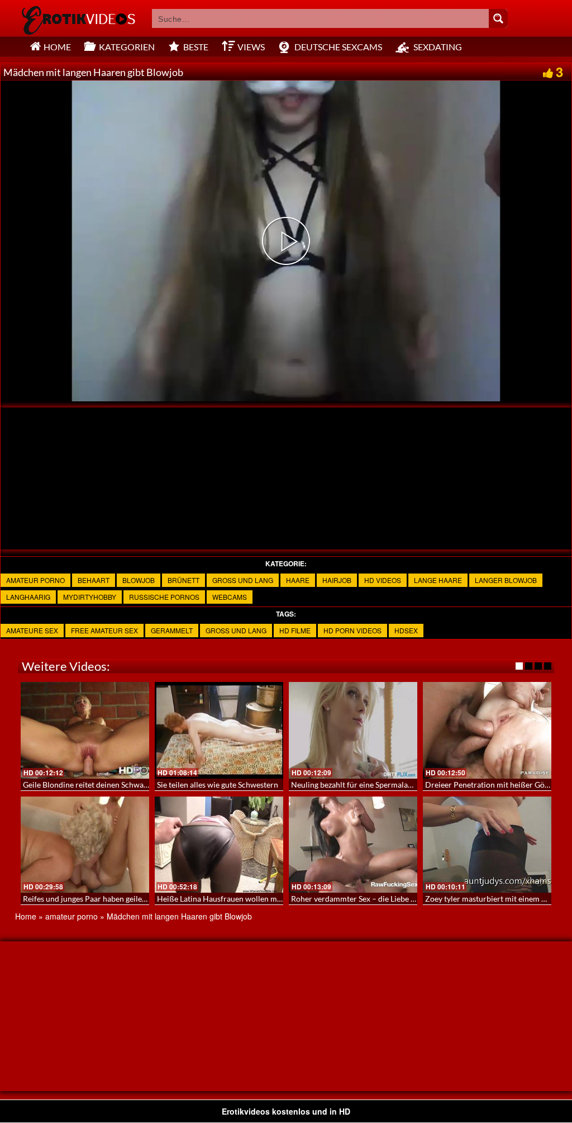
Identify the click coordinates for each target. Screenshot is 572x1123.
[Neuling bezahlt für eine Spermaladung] (353, 730)
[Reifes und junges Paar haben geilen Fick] (85, 845)
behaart (93, 580)
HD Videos (382, 580)
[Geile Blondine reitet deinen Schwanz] (85, 730)
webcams (229, 596)
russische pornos (164, 596)
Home (25, 916)
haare (297, 580)
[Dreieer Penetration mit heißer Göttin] (487, 730)
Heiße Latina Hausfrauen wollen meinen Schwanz (242, 898)
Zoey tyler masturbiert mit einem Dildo (493, 898)
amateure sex (32, 630)
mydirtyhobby (89, 596)
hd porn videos (352, 630)
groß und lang (242, 580)
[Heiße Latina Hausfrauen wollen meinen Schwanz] (219, 845)
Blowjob (138, 580)
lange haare (438, 580)
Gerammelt (172, 630)
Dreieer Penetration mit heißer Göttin (491, 784)
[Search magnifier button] (498, 18)
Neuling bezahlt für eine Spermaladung (358, 784)
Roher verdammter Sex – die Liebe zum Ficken (370, 898)
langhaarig (28, 596)
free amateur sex (104, 630)
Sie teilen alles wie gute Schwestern (217, 784)
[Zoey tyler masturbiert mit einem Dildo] (487, 845)
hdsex (406, 630)
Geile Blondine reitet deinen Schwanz (87, 784)
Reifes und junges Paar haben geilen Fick (93, 898)
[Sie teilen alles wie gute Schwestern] (219, 730)
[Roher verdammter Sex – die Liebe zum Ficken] (353, 845)
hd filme (295, 630)
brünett (183, 580)
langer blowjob (506, 580)
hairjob (336, 580)
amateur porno (35, 580)
